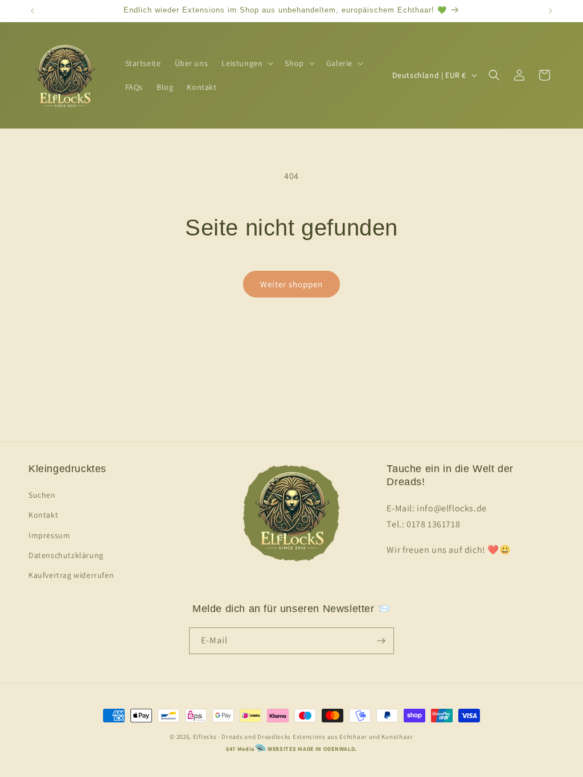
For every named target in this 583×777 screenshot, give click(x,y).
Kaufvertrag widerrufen (71, 575)
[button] (246, 63)
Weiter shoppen (291, 284)
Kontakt (43, 515)
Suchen (42, 495)
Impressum (49, 535)
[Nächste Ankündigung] (550, 11)
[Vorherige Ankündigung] (32, 11)
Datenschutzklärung (66, 555)
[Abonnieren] (380, 640)
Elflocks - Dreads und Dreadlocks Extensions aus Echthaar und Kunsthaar (303, 737)
